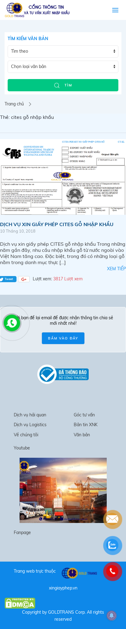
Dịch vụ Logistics (30, 424)
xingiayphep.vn (63, 588)
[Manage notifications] (112, 615)
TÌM (67, 85)
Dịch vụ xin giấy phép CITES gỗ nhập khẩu (56, 224)
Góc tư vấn (84, 415)
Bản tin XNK (86, 424)
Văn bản (82, 435)
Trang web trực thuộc (35, 571)
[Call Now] (11, 322)
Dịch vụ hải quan (30, 415)
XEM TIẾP (116, 268)
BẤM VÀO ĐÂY (63, 338)
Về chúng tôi (26, 435)
